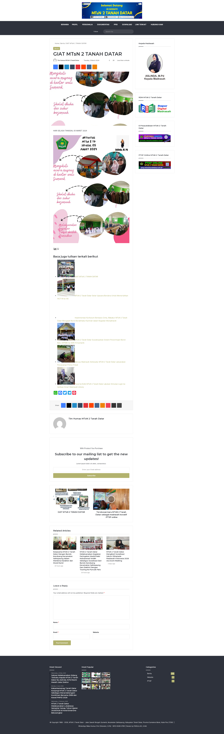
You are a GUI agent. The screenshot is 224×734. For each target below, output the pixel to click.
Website (96, 632)
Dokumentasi (103, 24)
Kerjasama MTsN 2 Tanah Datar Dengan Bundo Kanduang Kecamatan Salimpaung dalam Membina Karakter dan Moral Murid (64, 557)
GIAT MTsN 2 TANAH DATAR (86, 276)
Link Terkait (140, 24)
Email (56, 632)
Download (127, 24)
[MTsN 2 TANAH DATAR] (112, 10)
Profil (75, 24)
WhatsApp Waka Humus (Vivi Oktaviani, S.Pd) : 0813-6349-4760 (101, 726)
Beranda (65, 24)
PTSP (149, 681)
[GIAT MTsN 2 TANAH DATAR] (86, 674)
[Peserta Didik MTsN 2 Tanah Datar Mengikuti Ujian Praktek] (95, 686)
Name (56, 622)
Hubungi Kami (157, 24)
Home (56, 43)
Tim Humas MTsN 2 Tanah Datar (68, 60)
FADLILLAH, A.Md (140, 726)
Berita (62, 43)
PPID (116, 24)
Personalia (87, 24)
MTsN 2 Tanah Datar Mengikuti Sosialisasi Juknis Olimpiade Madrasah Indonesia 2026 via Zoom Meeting (117, 556)
